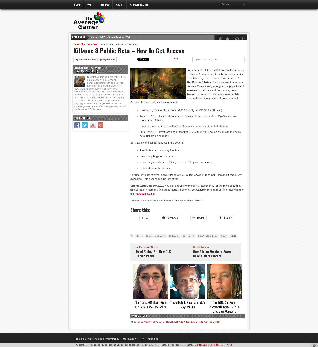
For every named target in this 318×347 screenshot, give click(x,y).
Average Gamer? (139, 4)
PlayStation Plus (207, 236)
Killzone (174, 236)
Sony (224, 236)
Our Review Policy (133, 338)
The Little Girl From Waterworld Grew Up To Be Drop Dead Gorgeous (224, 307)
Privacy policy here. (210, 344)
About (119, 4)
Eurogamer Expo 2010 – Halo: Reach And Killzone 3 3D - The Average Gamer (180, 321)
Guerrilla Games (155, 236)
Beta (139, 236)
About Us (153, 338)
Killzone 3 (188, 236)
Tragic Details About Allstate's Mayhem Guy (187, 304)
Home (77, 4)
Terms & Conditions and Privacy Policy (96, 338)
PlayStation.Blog (144, 193)
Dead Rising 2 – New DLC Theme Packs (153, 253)
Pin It (175, 58)
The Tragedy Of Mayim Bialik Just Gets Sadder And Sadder (150, 304)
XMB (233, 236)
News (94, 44)
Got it (230, 344)
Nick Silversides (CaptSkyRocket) (97, 59)
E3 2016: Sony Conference (105, 37)
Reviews (104, 4)
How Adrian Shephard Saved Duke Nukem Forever (212, 253)
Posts (90, 4)
